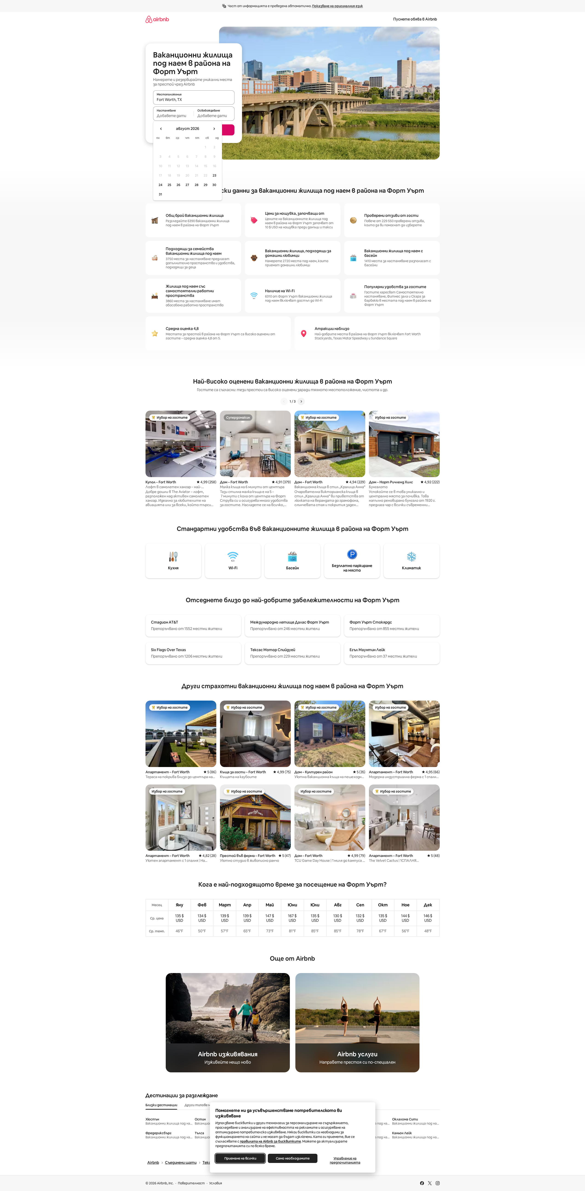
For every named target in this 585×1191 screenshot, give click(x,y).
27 (187, 185)
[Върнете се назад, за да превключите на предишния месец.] (161, 128)
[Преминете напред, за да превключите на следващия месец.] (214, 128)
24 (160, 185)
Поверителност (191, 1183)
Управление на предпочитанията (345, 1160)
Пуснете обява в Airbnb (415, 19)
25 (169, 185)
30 (214, 185)
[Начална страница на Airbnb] (157, 19)
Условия (215, 1183)
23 (214, 175)
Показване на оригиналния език (337, 6)
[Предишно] (284, 401)
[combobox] (194, 99)
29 (205, 185)
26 (178, 185)
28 (196, 185)
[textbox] (173, 115)
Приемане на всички (240, 1158)
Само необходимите (292, 1158)
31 (160, 194)
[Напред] (301, 401)
